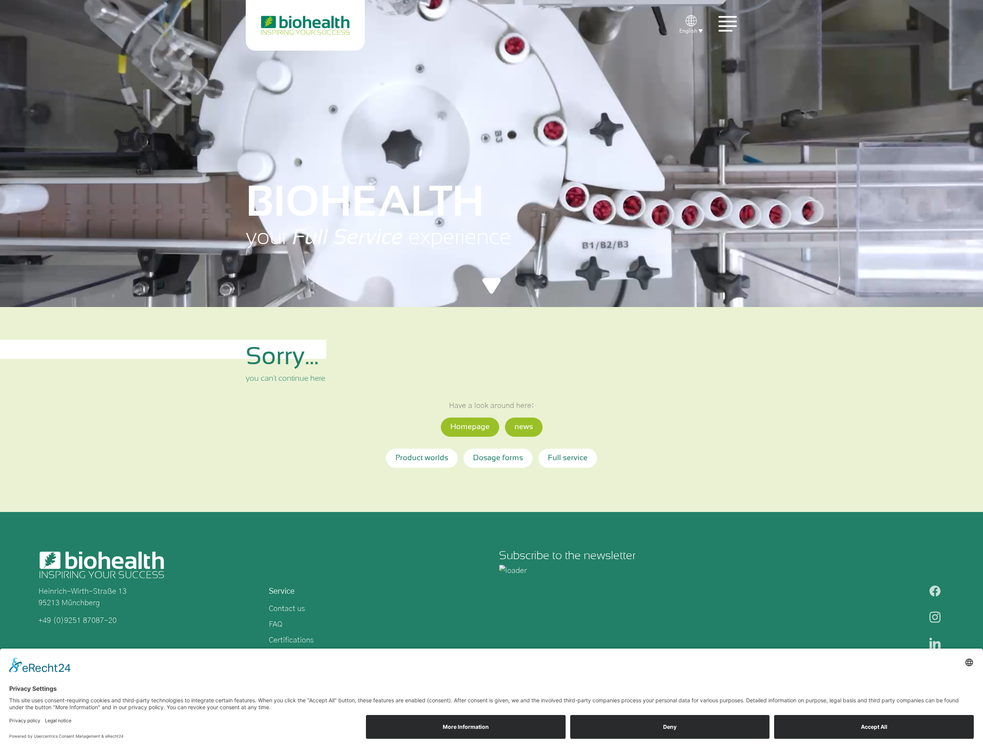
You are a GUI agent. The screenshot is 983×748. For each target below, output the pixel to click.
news (524, 427)
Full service (567, 458)
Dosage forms (498, 458)
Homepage (470, 427)
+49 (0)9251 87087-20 (77, 620)
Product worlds (422, 458)
